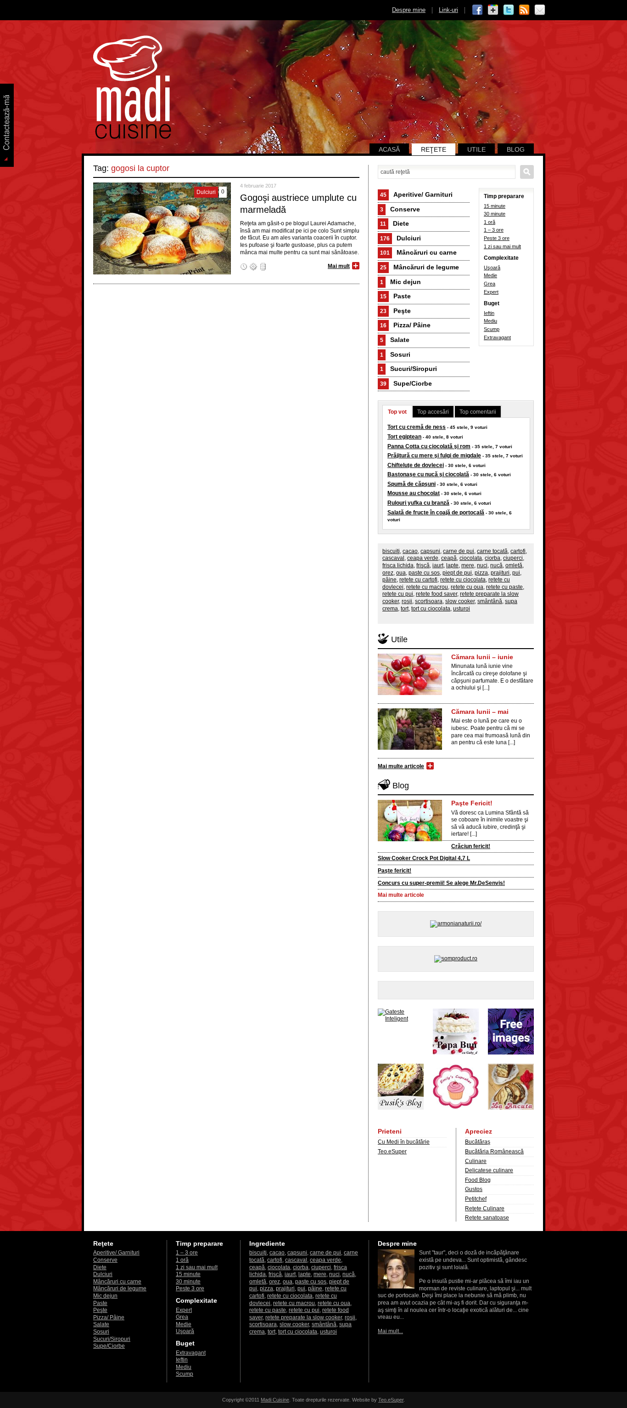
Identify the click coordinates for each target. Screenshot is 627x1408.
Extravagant (497, 337)
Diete (394, 223)
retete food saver (436, 594)
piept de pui (457, 573)
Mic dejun (400, 281)
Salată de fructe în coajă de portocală (435, 512)
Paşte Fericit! (472, 803)
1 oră (489, 222)
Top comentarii (477, 412)
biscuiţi (391, 551)
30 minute (494, 214)
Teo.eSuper (392, 1151)
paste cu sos (424, 573)
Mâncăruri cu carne (418, 252)
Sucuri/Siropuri (408, 368)
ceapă (449, 558)
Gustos (473, 1189)
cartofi (518, 551)
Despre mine (408, 9)
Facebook (477, 10)
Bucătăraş (477, 1142)
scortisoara (428, 601)
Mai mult (339, 266)
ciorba (492, 558)
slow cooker (460, 601)
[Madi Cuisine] (132, 137)
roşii (407, 601)
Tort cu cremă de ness (416, 427)
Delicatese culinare (489, 1170)
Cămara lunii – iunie (482, 657)
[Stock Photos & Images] (511, 1052)
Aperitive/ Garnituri (416, 194)
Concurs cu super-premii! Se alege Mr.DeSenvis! (441, 883)
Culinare (476, 1161)
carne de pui (458, 551)
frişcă (423, 565)
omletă (513, 565)
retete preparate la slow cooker (303, 1317)
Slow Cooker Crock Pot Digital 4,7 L (424, 858)
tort (405, 608)
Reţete (433, 149)
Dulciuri (400, 238)
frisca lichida (398, 565)
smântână (489, 601)
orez (387, 573)
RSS (524, 10)
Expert (491, 292)
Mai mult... (390, 1331)
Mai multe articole (401, 766)
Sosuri (395, 354)
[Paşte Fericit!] (410, 839)
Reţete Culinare (484, 1208)
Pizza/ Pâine (405, 325)
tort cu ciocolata (430, 608)
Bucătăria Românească (494, 1151)
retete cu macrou (427, 587)
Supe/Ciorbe (406, 383)
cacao (410, 551)
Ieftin (489, 313)
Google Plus (492, 10)
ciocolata (470, 558)
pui (516, 573)
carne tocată (492, 551)
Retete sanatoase (487, 1217)
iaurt (437, 565)
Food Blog (478, 1180)
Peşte (395, 310)
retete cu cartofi (418, 579)
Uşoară (492, 267)
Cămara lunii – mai (480, 711)
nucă (496, 565)
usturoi (461, 608)
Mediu (490, 321)
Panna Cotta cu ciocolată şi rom (428, 446)
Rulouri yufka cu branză (418, 503)
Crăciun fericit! (470, 846)
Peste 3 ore (496, 238)
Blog (516, 149)
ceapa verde (422, 558)
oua (401, 573)
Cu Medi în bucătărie (404, 1142)
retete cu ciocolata (463, 579)
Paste (395, 296)
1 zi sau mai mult (502, 246)
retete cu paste (504, 587)
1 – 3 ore (494, 230)
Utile (476, 149)
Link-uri (448, 9)
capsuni (430, 551)
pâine (389, 579)
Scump (491, 329)
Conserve (400, 209)
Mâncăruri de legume (419, 267)
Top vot (397, 412)
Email (539, 10)
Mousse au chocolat (413, 493)
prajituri (500, 573)
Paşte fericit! (394, 870)
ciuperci (513, 558)
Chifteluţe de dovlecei (415, 465)
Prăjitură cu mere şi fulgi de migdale (434, 455)
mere (467, 565)
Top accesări (433, 412)
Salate (394, 339)
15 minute (494, 206)
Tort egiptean (404, 436)
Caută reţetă (527, 172)
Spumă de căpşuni (411, 484)
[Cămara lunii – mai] (410, 748)
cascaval (393, 558)
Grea (489, 283)
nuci (482, 565)
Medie (490, 275)
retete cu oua (467, 587)
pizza (481, 573)
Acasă (389, 149)
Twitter (508, 10)
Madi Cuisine (275, 1399)
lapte (452, 565)
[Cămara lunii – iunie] (410, 693)
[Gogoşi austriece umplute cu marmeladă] (162, 272)
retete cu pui (397, 594)
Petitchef (476, 1199)
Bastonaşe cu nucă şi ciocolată (428, 474)
